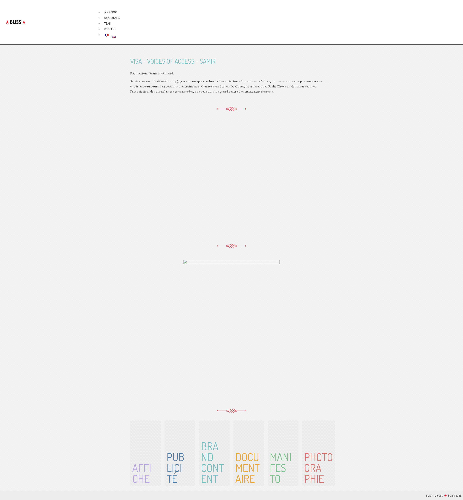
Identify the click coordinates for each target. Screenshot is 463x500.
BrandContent (212, 462)
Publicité (175, 467)
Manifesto (280, 467)
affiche (141, 473)
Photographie (318, 467)
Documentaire (247, 467)
